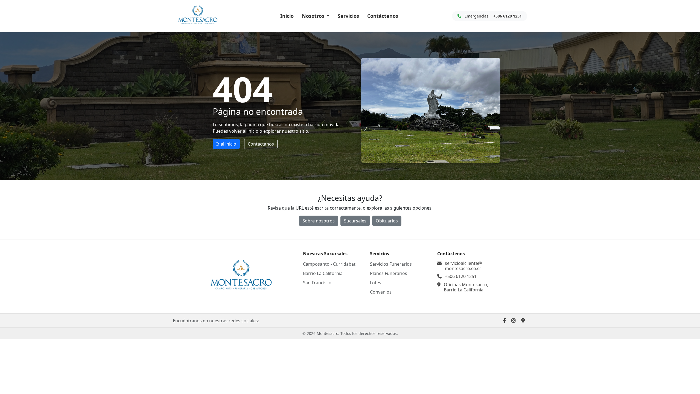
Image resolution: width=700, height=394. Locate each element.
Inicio (287, 16)
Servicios (348, 16)
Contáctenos (382, 16)
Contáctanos (261, 144)
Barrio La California (323, 273)
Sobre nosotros (318, 221)
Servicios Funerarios (391, 264)
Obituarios (387, 221)
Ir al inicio (226, 144)
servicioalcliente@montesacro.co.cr (463, 266)
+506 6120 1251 (461, 276)
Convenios (381, 292)
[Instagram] (513, 320)
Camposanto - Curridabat (329, 264)
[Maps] (523, 320)
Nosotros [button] (314, 16)
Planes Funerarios (388, 273)
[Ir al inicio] (240, 276)
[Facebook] (504, 320)
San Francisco (317, 283)
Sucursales (355, 221)
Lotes (375, 283)
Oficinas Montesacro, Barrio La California (466, 287)
